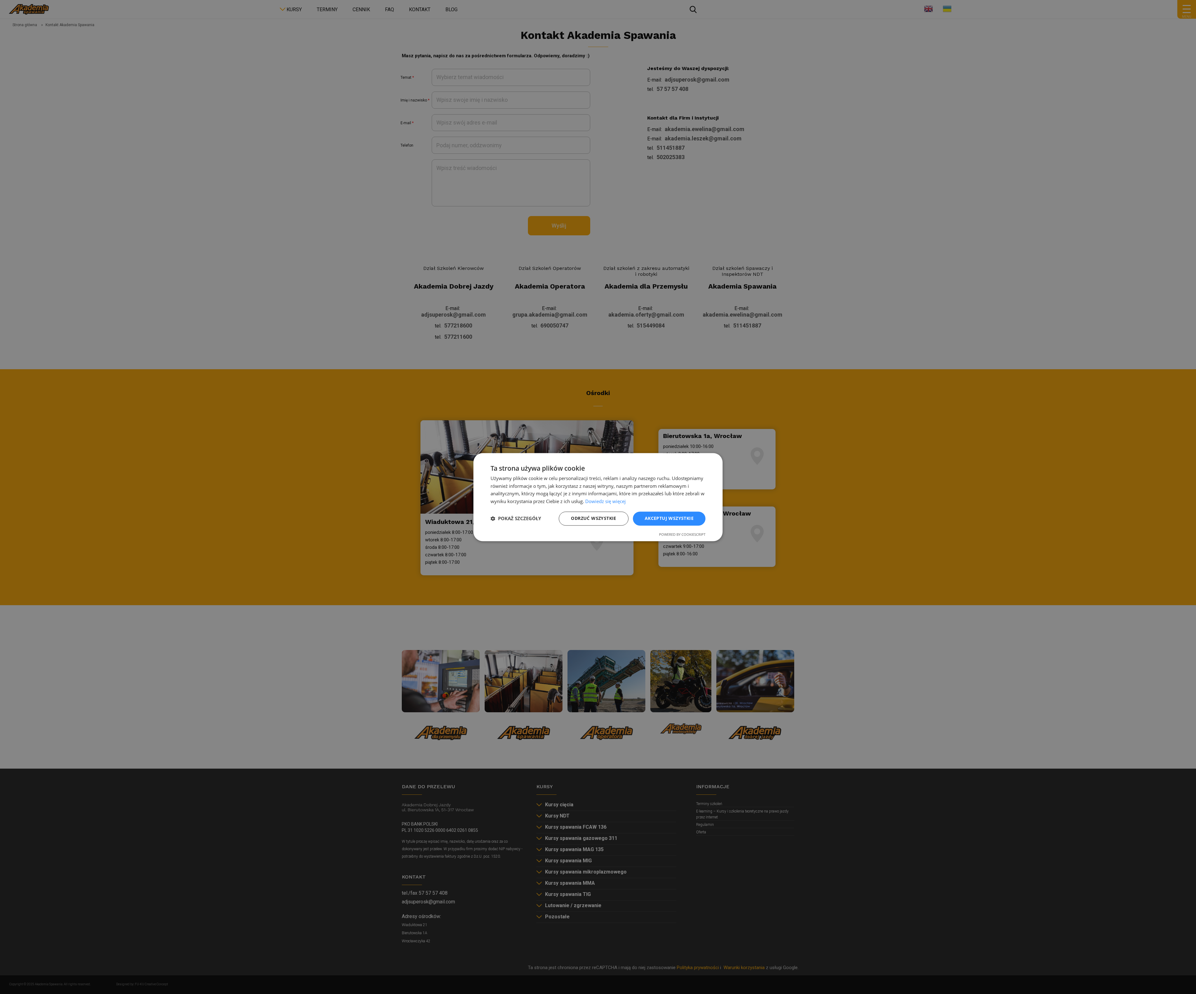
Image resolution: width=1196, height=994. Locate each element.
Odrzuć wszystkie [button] (593, 518)
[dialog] (598, 497)
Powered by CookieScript (682, 534)
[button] (516, 518)
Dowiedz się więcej (605, 501)
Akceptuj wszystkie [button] (669, 518)
